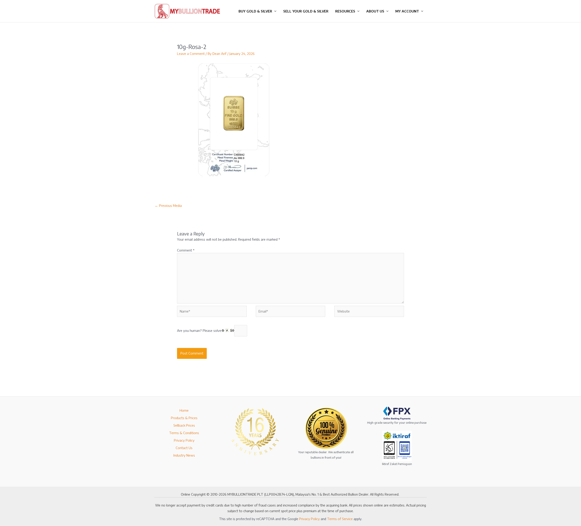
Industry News (184, 455)
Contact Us (184, 448)
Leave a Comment (191, 53)
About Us (375, 11)
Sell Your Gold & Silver (305, 11)
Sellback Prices (184, 425)
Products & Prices (184, 418)
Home (184, 410)
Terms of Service (340, 519)
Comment (185, 250)
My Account (407, 11)
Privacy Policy (184, 440)
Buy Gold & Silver (255, 11)
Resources (345, 11)
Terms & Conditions (184, 433)
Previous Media (168, 205)
